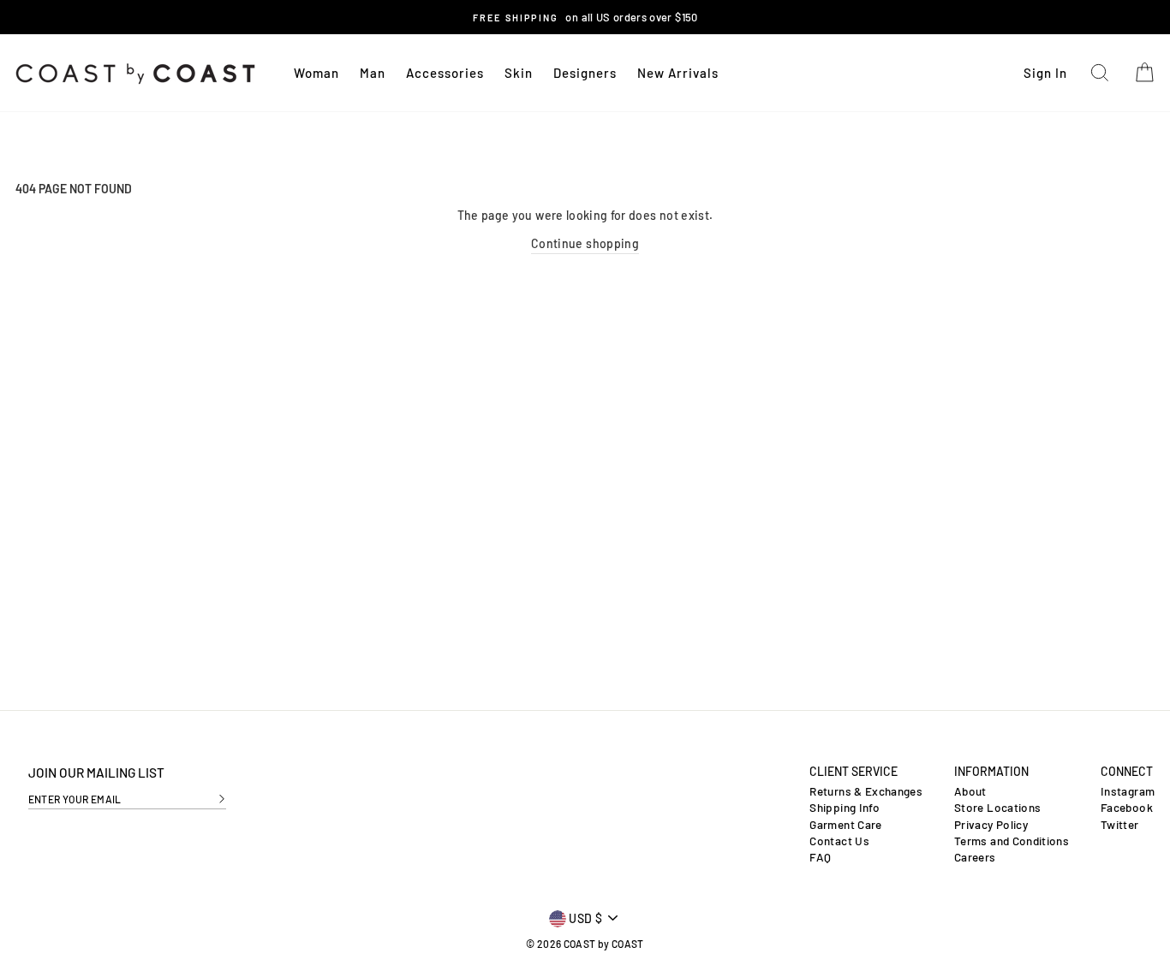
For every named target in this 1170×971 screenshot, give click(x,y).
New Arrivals (678, 72)
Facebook (1127, 807)
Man (372, 72)
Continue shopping (585, 243)
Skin (518, 72)
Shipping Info (844, 807)
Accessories (445, 72)
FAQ (820, 857)
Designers (585, 72)
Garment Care (845, 825)
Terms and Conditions (1011, 841)
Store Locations (997, 807)
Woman (316, 72)
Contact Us (839, 841)
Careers (974, 857)
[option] (585, 17)
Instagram (1128, 791)
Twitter (1119, 825)
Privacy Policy (991, 825)
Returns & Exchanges (865, 791)
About (970, 791)
